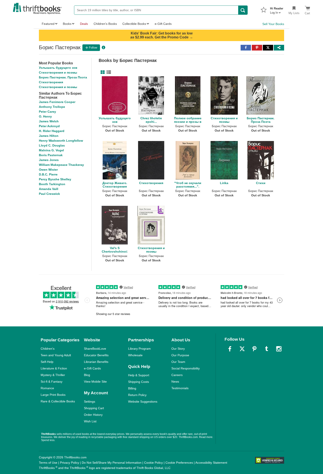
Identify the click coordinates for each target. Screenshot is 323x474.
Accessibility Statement (211, 462)
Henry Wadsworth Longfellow (61, 140)
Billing (132, 388)
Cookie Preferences (179, 462)
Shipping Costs (138, 382)
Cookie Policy (153, 462)
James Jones (49, 160)
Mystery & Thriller (53, 375)
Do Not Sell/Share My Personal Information (112, 462)
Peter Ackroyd (49, 126)
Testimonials (180, 388)
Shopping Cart (94, 408)
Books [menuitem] (67, 23)
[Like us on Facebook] (230, 349)
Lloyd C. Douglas (52, 145)
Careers (177, 375)
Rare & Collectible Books (58, 401)
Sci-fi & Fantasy (51, 381)
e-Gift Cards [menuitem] (163, 23)
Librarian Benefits (96, 362)
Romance (47, 388)
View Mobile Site (95, 381)
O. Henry (45, 116)
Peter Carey (47, 111)
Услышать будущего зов (58, 67)
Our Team (178, 362)
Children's (47, 348)
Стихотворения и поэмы (58, 72)
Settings (89, 401)
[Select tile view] (108, 72)
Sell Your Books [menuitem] (273, 24)
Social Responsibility (185, 368)
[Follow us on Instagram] (279, 349)
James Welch (49, 121)
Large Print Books (53, 394)
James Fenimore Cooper (57, 102)
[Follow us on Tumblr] (266, 349)
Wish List (90, 421)
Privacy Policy (69, 462)
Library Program (139, 348)
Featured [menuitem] (48, 23)
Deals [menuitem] (84, 23)
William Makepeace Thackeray (61, 164)
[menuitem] (276, 9)
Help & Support (138, 375)
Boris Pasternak (51, 155)
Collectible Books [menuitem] (134, 23)
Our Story (178, 348)
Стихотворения (51, 82)
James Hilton (48, 135)
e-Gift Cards (92, 368)
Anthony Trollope (52, 107)
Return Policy (137, 395)
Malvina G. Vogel (51, 150)
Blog (87, 375)
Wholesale (135, 355)
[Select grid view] (102, 72)
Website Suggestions (142, 401)
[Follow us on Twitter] (242, 349)
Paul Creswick (49, 193)
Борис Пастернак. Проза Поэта (63, 77)
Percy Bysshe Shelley (55, 179)
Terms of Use (48, 462)
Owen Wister (48, 169)
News (175, 381)
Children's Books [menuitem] (105, 23)
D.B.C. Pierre (48, 174)
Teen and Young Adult (56, 355)
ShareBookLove (95, 348)
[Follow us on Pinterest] (254, 349)
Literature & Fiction (54, 368)
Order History (93, 414)
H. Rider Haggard (51, 131)
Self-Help (47, 362)
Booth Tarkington (52, 184)
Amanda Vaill (48, 189)
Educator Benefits (96, 355)
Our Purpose (180, 355)
